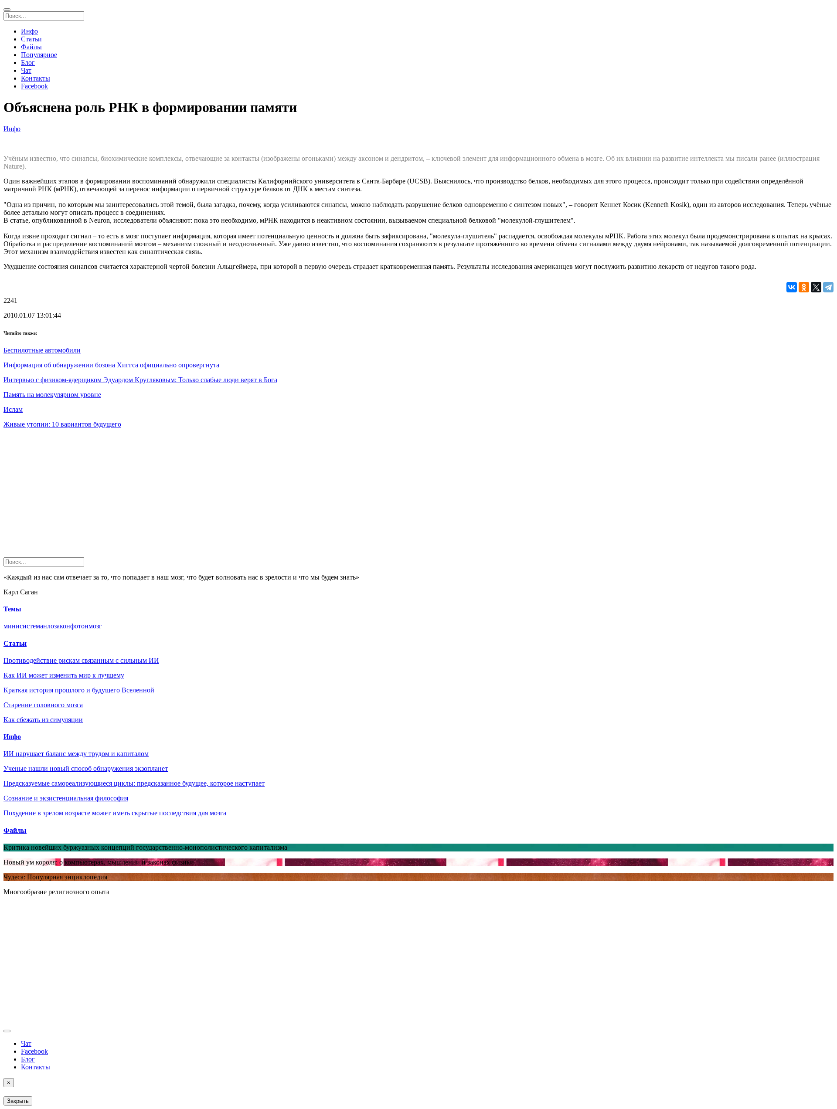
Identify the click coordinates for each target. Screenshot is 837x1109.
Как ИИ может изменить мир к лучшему (63, 675)
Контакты (35, 78)
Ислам (13, 409)
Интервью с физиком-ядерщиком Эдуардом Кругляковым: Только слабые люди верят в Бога (140, 379)
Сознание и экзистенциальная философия (65, 798)
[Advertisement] (265, 496)
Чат (26, 70)
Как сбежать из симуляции (43, 719)
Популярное (39, 54)
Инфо (29, 31)
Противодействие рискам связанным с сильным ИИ (81, 660)
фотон (79, 626)
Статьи (31, 39)
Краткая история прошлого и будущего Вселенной (78, 690)
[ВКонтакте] (791, 287)
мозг (95, 626)
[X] (816, 287)
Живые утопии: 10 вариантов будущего (62, 424)
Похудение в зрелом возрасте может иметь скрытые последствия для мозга (114, 813)
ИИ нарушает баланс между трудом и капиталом (76, 753)
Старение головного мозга (43, 705)
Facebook (34, 86)
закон (62, 626)
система (31, 626)
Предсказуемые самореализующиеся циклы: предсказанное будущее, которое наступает (134, 783)
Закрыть (18, 1101)
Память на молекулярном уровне (52, 394)
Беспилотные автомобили (42, 350)
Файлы (31, 47)
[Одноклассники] (804, 287)
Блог (28, 62)
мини (11, 626)
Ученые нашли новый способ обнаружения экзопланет (85, 768)
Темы (12, 609)
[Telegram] (828, 287)
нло (48, 626)
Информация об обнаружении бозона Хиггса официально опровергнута (111, 365)
